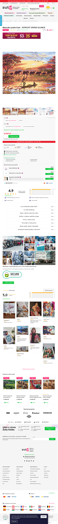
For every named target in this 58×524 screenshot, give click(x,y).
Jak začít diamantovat (13, 3)
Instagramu (28, 422)
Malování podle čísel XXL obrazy (35, 483)
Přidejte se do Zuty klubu (50, 428)
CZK (47, 3)
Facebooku (18, 422)
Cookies (17, 479)
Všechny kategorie (33, 481)
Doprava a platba (19, 473)
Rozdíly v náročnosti (5, 477)
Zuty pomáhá (46, 477)
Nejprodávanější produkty (34, 477)
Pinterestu (45, 422)
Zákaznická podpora (35, 8)
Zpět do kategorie (9, 282)
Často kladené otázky (5, 479)
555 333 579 (8, 183)
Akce (30, 479)
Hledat (41, 6)
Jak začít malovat (5, 3)
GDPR (17, 477)
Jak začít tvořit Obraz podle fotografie (33, 3)
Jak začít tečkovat (22, 3)
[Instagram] (26, 461)
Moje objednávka (18, 483)
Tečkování (31, 473)
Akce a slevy (18, 481)
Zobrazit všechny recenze (28, 369)
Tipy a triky (4, 475)
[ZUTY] (28, 450)
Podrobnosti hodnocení (24, 29)
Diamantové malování (33, 471)
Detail (6, 402)
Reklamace (18, 475)
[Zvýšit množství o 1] (7, 135)
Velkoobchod (46, 475)
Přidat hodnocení (8, 195)
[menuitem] (9, 13)
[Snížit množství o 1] (7, 137)
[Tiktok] (33, 461)
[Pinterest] (30, 461)
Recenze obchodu (46, 471)
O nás (44, 468)
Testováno (45, 473)
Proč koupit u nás (5, 481)
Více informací (51, 493)
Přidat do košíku (13, 136)
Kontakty (17, 468)
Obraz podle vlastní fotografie (34, 468)
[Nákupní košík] (53, 8)
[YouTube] (28, 461)
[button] (48, 290)
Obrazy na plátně (32, 475)
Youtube (37, 422)
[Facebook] (24, 461)
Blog (3, 483)
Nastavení (14, 521)
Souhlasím (43, 516)
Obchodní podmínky (19, 471)
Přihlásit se (52, 439)
